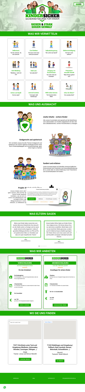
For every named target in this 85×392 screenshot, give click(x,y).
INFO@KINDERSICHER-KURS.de (69, 378)
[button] (57, 189)
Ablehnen (41, 198)
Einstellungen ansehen (51, 198)
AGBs (33, 378)
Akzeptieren (31, 198)
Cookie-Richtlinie (35, 201)
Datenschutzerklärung (44, 201)
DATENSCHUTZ (51, 378)
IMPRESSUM (16, 378)
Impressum (51, 201)
